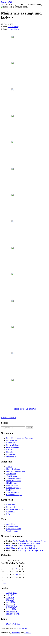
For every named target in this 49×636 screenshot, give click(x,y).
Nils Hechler (13, 26)
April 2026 (10, 602)
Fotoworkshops (12, 445)
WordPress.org (12, 531)
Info (8, 514)
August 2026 (11, 593)
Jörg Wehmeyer (12, 492)
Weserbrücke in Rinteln (27, 548)
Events (9, 450)
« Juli (3, 583)
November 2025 (13, 614)
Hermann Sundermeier (15, 471)
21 (17, 574)
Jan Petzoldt (11, 474)
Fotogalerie (14, 29)
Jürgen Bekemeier (13, 478)
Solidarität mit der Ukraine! (29, 543)
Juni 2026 (10, 597)
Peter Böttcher (12, 485)
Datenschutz (11, 457)
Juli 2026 (10, 595)
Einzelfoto (10, 505)
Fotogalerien (11, 443)
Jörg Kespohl (11, 476)
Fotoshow (10, 512)
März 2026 (10, 604)
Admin (9, 467)
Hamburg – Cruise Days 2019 (30, 550)
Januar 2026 (11, 609)
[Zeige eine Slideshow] (24, 409)
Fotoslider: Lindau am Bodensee (19, 438)
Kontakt (9, 452)
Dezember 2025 (12, 611)
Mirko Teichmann (13, 481)
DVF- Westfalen (13, 624)
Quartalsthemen (12, 447)
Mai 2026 (10, 600)
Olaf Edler (10, 546)
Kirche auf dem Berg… (27, 546)
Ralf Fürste (10, 490)
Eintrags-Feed (12, 526)
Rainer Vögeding (13, 488)
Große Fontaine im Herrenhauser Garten (29, 541)
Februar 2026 (11, 607)
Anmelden (10, 524)
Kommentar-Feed (13, 529)
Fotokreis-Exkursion (14, 509)
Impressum (10, 454)
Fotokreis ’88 (11, 440)
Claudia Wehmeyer (14, 495)
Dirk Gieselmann (13, 469)
